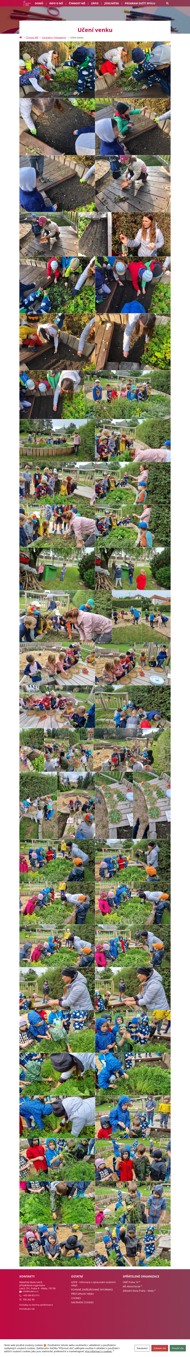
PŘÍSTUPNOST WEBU (82, 1293)
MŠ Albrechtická (131, 1286)
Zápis (94, 3)
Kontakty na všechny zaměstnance (36, 1304)
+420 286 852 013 (31, 1295)
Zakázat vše (160, 1348)
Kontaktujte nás (27, 1308)
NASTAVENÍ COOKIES (82, 1302)
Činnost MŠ (77, 3)
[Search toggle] (167, 3)
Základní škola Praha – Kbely (138, 1290)
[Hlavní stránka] (20, 37)
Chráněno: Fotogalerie (54, 37)
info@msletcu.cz (30, 1291)
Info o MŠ (56, 3)
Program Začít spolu (140, 3)
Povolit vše (178, 1348)
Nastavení (142, 1348)
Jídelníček (111, 3)
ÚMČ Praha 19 (130, 1282)
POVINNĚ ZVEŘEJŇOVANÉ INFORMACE (92, 1289)
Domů (39, 3)
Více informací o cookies (98, 1351)
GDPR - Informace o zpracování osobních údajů (93, 1284)
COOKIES (76, 1298)
